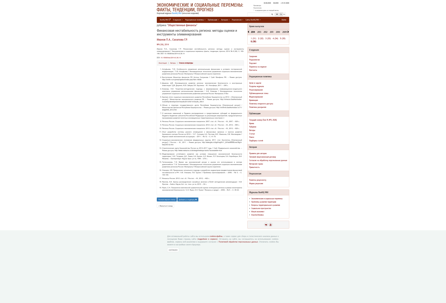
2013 (259, 32)
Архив (251, 123)
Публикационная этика (258, 93)
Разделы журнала (256, 86)
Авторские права (256, 164)
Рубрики (252, 127)
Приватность (254, 167)
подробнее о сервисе (207, 239)
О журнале (177, 20)
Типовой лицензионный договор (262, 157)
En (284, 14)
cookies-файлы (216, 236)
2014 (253, 32)
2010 (278, 32)
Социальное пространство (261, 208)
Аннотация (163, 63)
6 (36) (253, 41)
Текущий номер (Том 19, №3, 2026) (263, 120)
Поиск (251, 137)
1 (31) (253, 38)
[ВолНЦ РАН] (266, 225)
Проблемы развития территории (263, 202)
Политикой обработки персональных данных (238, 242)
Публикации (213, 20)
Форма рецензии (256, 183)
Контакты (253, 70)
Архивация (253, 100)
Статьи (252, 134)
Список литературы (186, 63)
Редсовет (253, 63)
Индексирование (256, 97)
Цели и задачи (255, 83)
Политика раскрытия (257, 107)
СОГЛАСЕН (173, 250)
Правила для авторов (258, 153)
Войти (284, 20)
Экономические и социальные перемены (267, 199)
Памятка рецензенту (257, 180)
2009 (284, 32)
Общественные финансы (182, 25)
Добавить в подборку (187, 199)
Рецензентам (237, 20)
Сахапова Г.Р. (179, 39)
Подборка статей (256, 140)
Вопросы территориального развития (265, 205)
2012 (265, 32)
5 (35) (282, 38)
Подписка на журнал (257, 67)
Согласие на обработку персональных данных (268, 160)
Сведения (253, 56)
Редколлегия (254, 60)
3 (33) (268, 38)
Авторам (224, 20)
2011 (271, 32)
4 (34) (275, 38)
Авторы (173, 63)
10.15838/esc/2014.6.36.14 (171, 57)
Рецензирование (256, 90)
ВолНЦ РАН (177, 13)
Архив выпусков (256, 26)
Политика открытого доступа (261, 103)
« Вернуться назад (165, 206)
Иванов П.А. (164, 39)
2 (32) (261, 38)
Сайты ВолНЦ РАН (252, 20)
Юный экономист (257, 212)
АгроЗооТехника (257, 215)
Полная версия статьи (166, 199)
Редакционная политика (194, 20)
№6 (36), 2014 (163, 44)
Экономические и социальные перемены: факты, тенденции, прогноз (200, 7)
